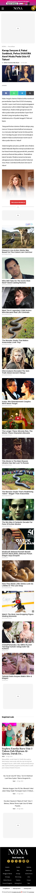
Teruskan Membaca (18, 202)
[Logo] (18, 852)
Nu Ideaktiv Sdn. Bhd (16, 892)
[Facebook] (8, 861)
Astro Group (31, 892)
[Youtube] (23, 861)
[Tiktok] (20, 861)
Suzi (3, 756)
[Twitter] (16, 861)
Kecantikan (11, 46)
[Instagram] (12, 861)
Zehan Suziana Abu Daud (11, 62)
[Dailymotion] (27, 861)
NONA (4, 46)
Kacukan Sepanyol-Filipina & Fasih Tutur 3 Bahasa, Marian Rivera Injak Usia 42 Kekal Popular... (18, 803)
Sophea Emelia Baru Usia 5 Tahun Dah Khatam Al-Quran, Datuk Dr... (17, 751)
